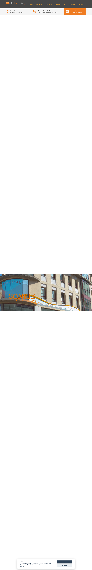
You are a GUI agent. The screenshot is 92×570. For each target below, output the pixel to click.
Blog (65, 4)
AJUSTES (22, 566)
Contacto (81, 4)
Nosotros (39, 4)
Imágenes (58, 4)
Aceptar (64, 561)
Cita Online (72, 4)
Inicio (31, 4)
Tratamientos (48, 4)
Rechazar (64, 565)
